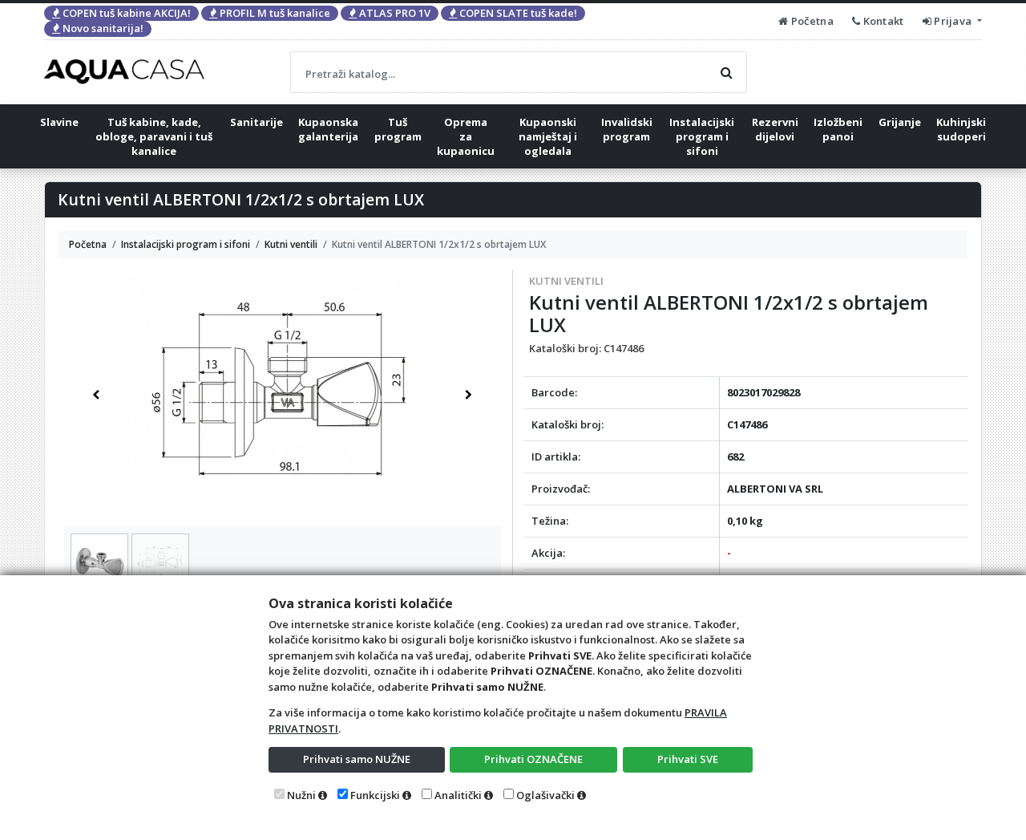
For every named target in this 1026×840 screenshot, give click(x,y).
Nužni (301, 795)
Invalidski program (626, 129)
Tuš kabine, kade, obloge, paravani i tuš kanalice (153, 136)
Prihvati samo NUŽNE (356, 759)
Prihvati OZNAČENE (533, 759)
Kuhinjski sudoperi (961, 129)
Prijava (953, 21)
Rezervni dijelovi (775, 129)
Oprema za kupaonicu (466, 136)
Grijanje (900, 122)
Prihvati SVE (687, 759)
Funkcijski (375, 795)
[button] (96, 394)
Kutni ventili (566, 281)
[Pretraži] (726, 72)
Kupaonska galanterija (328, 129)
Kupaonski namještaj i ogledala (548, 136)
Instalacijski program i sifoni (701, 136)
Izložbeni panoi (838, 129)
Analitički (458, 795)
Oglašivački (545, 795)
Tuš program (398, 129)
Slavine (59, 122)
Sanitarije (256, 122)
